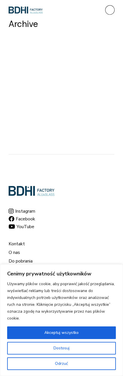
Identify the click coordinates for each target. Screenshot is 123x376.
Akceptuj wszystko (61, 332)
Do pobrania (21, 261)
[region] (61, 320)
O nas (14, 252)
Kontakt (17, 244)
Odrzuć (61, 363)
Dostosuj (61, 348)
